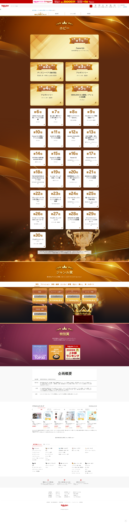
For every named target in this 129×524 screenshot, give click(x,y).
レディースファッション (36, 450)
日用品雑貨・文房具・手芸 (63, 450)
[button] (99, 6)
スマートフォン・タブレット (37, 469)
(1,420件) (48, 427)
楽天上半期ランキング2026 (45, 10)
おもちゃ (86, 452)
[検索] (91, 6)
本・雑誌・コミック (88, 473)
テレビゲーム (87, 465)
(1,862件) (92, 427)
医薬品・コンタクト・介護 (63, 454)
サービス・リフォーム (76, 473)
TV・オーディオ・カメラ (36, 467)
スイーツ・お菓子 (48, 452)
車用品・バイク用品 (62, 465)
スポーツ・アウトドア (49, 465)
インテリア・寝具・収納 (76, 465)
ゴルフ (46, 467)
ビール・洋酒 (47, 456)
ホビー (86, 469)
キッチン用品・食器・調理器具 (77, 467)
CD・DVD (87, 467)
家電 (33, 465)
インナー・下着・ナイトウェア (38, 458)
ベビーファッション (36, 456)
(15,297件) (70, 427)
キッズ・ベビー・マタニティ (90, 450)
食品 (46, 450)
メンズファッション (36, 452)
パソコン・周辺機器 (36, 471)
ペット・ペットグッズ (76, 469)
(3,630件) (59, 427)
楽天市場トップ (35, 10)
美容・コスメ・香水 (75, 450)
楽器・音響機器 (88, 471)
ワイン (46, 458)
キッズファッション (36, 454)
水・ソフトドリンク (49, 454)
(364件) (81, 427)
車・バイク (61, 467)
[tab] (37, 284)
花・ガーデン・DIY (75, 471)
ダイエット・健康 (62, 452)
